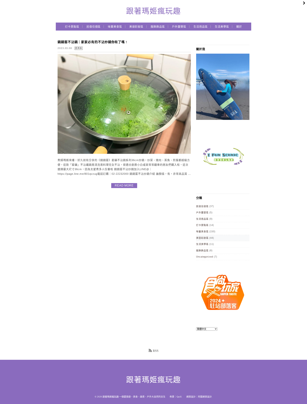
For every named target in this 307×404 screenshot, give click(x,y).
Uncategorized (204, 256)
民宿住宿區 (94, 26)
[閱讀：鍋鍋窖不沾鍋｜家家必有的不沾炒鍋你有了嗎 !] (124, 153)
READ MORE (124, 185)
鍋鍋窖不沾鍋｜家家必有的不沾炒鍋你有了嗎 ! (92, 42)
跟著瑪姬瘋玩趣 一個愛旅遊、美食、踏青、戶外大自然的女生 (134, 396)
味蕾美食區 (115, 26)
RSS (155, 351)
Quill (179, 396)
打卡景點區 (72, 26)
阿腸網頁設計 (205, 396)
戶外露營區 (179, 26)
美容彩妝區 (136, 26)
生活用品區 (200, 26)
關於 (239, 26)
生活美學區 (222, 26)
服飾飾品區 (158, 26)
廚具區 (78, 48)
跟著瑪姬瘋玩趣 (153, 11)
